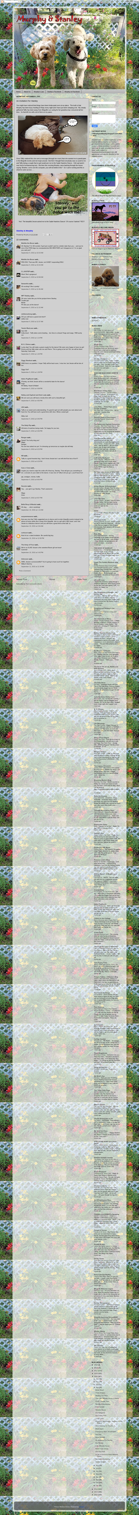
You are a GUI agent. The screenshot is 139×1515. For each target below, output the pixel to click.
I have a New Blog (100, 1276)
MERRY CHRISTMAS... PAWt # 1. (105, 1216)
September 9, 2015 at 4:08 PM (31, 388)
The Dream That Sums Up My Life (105, 1159)
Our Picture (99, 1443)
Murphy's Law (39, 92)
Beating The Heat (101, 1395)
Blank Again (99, 1429)
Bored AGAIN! (100, 1437)
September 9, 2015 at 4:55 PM (31, 400)
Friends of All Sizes (100, 1232)
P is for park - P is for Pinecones (104, 892)
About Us (27, 92)
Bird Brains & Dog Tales (103, 391)
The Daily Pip (26, 425)
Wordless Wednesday (102, 1404)
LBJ (22, 407)
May (97, 1474)
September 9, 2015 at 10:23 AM (32, 253)
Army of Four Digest (101, 738)
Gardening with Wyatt (102, 847)
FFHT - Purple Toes (102, 1401)
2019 (96, 1365)
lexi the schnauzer (101, 359)
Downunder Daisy (100, 824)
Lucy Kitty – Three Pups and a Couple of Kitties (105, 407)
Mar (97, 1480)
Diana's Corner (99, 1104)
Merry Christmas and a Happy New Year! (107, 920)
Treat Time (97, 596)
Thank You (97, 1347)
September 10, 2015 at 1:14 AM (32, 510)
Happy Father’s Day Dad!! (102, 835)
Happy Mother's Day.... (101, 1133)
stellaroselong (26, 314)
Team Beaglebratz (100, 1053)
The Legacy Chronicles (102, 766)
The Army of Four (27, 545)
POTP (96, 511)
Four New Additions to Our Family (105, 1202)
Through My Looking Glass (104, 810)
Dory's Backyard (100, 1172)
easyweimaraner (27, 516)
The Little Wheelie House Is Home (107, 1398)
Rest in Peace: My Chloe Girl (103, 1026)
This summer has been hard (103, 1106)
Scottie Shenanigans (101, 1303)
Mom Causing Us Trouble (104, 1426)
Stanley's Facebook (54, 92)
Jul (97, 1468)
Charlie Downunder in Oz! (103, 1118)
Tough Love (99, 1418)
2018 (96, 1368)
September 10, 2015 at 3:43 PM (32, 552)
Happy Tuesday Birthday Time (104, 620)
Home (18, 92)
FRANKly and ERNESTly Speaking (106, 1214)
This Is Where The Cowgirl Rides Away (106, 1333)
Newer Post (21, 579)
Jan (97, 1485)
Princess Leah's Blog (102, 860)
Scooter (24, 486)
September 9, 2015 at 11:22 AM (32, 307)
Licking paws (98, 768)
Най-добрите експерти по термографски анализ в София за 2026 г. (107, 635)
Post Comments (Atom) (34, 584)
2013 (96, 1492)
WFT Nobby (25, 296)
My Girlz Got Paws (101, 1131)
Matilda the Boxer (27, 243)
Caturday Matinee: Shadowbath (104, 419)
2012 (96, 1495)
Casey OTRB (98, 513)
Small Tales (98, 345)
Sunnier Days (98, 550)
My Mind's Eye (99, 1076)
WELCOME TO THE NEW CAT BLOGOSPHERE (104, 331)
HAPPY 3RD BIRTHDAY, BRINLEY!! (106, 978)
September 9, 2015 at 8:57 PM (31, 498)
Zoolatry (97, 329)
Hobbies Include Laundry (103, 1157)
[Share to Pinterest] (52, 235)
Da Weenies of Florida (102, 651)
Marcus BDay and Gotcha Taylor (104, 964)
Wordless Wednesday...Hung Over (105, 1069)
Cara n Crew (25, 468)
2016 (96, 1373)
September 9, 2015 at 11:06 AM (32, 289)
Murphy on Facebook (72, 92)
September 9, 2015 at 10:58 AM (32, 277)
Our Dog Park (100, 1451)
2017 (96, 1371)
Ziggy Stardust (26, 360)
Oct (97, 1384)
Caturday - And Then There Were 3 (105, 426)
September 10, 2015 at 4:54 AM (32, 526)
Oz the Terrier (99, 1258)
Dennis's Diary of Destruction (105, 417)
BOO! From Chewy (101, 1449)
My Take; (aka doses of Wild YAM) (106, 472)
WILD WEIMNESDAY (101, 535)
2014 (96, 1489)
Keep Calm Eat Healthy (102, 1274)
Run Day (98, 1434)
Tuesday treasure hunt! (101, 934)
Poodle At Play (99, 1244)
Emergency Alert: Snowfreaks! (105, 1431)
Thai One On (98, 877)
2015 (96, 1376)
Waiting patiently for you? (102, 521)
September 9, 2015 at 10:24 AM (32, 265)
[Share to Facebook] (50, 235)
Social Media (98, 994)
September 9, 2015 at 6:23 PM (31, 449)
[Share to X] (47, 235)
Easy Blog (98, 534)
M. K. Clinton (26, 344)
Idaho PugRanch (27, 379)
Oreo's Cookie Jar (100, 1186)
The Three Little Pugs (102, 1090)
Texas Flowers (99, 459)
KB (22, 456)
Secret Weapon (100, 1462)
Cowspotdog (99, 890)
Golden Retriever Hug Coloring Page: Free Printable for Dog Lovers (105, 566)
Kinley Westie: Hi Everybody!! (105, 486)
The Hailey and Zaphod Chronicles (107, 424)
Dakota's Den (99, 833)
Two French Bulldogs (102, 993)
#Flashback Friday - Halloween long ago (107, 1055)
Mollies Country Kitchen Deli (104, 633)
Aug (97, 1465)
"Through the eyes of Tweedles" (106, 946)
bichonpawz (98, 1025)
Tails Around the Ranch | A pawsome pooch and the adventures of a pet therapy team (106, 440)
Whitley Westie (99, 1331)
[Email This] (43, 235)
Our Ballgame (100, 1413)
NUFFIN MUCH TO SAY (102, 1092)
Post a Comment (25, 571)
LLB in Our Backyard (101, 458)
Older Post (82, 579)
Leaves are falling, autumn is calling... (106, 1246)
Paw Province (99, 1007)
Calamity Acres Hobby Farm (104, 697)
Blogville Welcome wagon (103, 1289)
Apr (97, 1477)
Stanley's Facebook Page (100, 259)
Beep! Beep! (99, 1390)
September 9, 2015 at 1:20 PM (31, 354)
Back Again (98, 698)
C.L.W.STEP (25, 271)
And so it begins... (100, 1305)
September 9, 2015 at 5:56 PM (31, 431)
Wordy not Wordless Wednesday (104, 861)
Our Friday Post (100, 1415)
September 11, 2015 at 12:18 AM (32, 566)
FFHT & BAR (99, 1407)
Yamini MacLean (27, 328)
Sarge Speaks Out (100, 1067)
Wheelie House (100, 1410)
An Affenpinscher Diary (102, 1200)
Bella (96, 826)
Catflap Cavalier (100, 1039)
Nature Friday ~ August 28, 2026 (104, 444)
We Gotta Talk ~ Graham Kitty (104, 410)
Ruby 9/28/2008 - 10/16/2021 (103, 798)
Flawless (97, 1078)
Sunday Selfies (99, 488)
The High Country (99, 725)
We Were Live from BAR (102, 1319)
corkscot (24, 533)
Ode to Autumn (99, 812)
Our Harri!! (97, 1120)
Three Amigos (100, 1393)
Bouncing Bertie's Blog (102, 780)
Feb (97, 1482)
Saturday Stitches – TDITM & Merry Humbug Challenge (105, 393)
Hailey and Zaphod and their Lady (33, 395)
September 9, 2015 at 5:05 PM (31, 419)
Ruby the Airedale (100, 796)
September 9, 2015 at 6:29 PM (31, 461)
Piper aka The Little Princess (103, 1187)
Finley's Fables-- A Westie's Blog (106, 977)
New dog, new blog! (100, 782)
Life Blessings (99, 723)
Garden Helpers (99, 849)
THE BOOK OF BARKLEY (103, 548)
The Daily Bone (99, 683)
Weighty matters (100, 752)
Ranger (24, 437)
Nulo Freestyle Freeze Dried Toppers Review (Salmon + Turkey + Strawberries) (107, 1009)
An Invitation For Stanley (103, 1440)
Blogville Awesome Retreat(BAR (106, 1317)
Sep (97, 1387)
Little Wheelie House (102, 1446)
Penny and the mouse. (101, 1145)
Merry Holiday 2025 (100, 670)
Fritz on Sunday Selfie (101, 360)
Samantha (25, 283)
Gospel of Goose (100, 1230)
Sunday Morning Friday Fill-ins (104, 346)
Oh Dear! (97, 684)
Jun (97, 1471)
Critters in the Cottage (102, 918)
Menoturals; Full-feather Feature (104, 474)
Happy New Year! (99, 739)
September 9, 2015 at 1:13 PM (31, 338)
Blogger (81, 1507)
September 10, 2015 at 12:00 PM (32, 538)
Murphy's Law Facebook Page (102, 256)
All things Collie (100, 520)
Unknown (24, 559)
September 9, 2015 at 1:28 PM (31, 372)
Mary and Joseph (99, 753)
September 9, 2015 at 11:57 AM (32, 321)
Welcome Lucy (99, 1290)
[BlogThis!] (45, 235)
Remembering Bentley (101, 711)
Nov (97, 1382)
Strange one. (98, 1041)
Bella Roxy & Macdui (29, 504)
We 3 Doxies (98, 1345)
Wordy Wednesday (100, 906)
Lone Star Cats (99, 499)
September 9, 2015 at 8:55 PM (31, 479)
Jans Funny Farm (100, 963)
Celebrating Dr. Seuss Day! (103, 1173)
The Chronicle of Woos (102, 619)
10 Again (95, 320)
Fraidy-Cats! (98, 932)
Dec (97, 1379)
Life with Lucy (99, 580)
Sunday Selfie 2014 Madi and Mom (105, 376)
